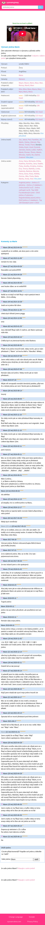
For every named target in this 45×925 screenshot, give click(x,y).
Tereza (25, 169)
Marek (21, 152)
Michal (21, 145)
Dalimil (37, 155)
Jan (20, 140)
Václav (26, 142)
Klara (31, 174)
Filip (38, 142)
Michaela (32, 161)
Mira (20, 89)
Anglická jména (24, 182)
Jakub (24, 140)
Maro (32, 85)
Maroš (27, 85)
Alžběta (36, 174)
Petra (21, 166)
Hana (26, 161)
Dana (26, 174)
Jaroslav (22, 150)
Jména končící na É (26, 187)
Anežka (26, 166)
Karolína (29, 164)
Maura (34, 89)
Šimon (33, 152)
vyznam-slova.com (14, 921)
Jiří (40, 140)
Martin (21, 142)
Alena (21, 174)
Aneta (27, 179)
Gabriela (22, 171)
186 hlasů (39, 102)
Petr (29, 140)
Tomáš (27, 145)
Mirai (25, 89)
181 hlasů (39, 112)
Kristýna (33, 166)
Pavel (32, 145)
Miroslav (22, 155)
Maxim (38, 152)
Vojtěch (39, 150)
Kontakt (32, 917)
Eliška (38, 161)
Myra (20, 92)
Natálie (40, 164)
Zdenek (33, 142)
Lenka (37, 169)
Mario (32, 83)
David (28, 150)
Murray (21, 85)
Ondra (21, 147)
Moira (30, 92)
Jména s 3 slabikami (34, 185)
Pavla (31, 176)
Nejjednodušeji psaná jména (29, 198)
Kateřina (22, 164)
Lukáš (33, 150)
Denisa (21, 176)
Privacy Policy (32, 921)
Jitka (26, 176)
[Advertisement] (22, 16)
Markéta (32, 169)
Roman (27, 152)
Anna (21, 161)
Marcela (36, 171)
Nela (31, 179)
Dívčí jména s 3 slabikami (28, 200)
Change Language (16, 917)
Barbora (29, 171)
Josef (31, 147)
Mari (41, 83)
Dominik (37, 147)
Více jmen (29, 157)
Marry (25, 92)
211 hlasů (39, 119)
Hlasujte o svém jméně (26, 868)
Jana (35, 164)
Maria (21, 75)
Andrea (39, 166)
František (35, 140)
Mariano (22, 79)
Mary (39, 89)
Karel (26, 147)
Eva (20, 169)
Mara (29, 89)
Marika (21, 179)
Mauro (26, 83)
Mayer (21, 83)
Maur (37, 83)
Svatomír (22, 157)
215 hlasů (39, 116)
